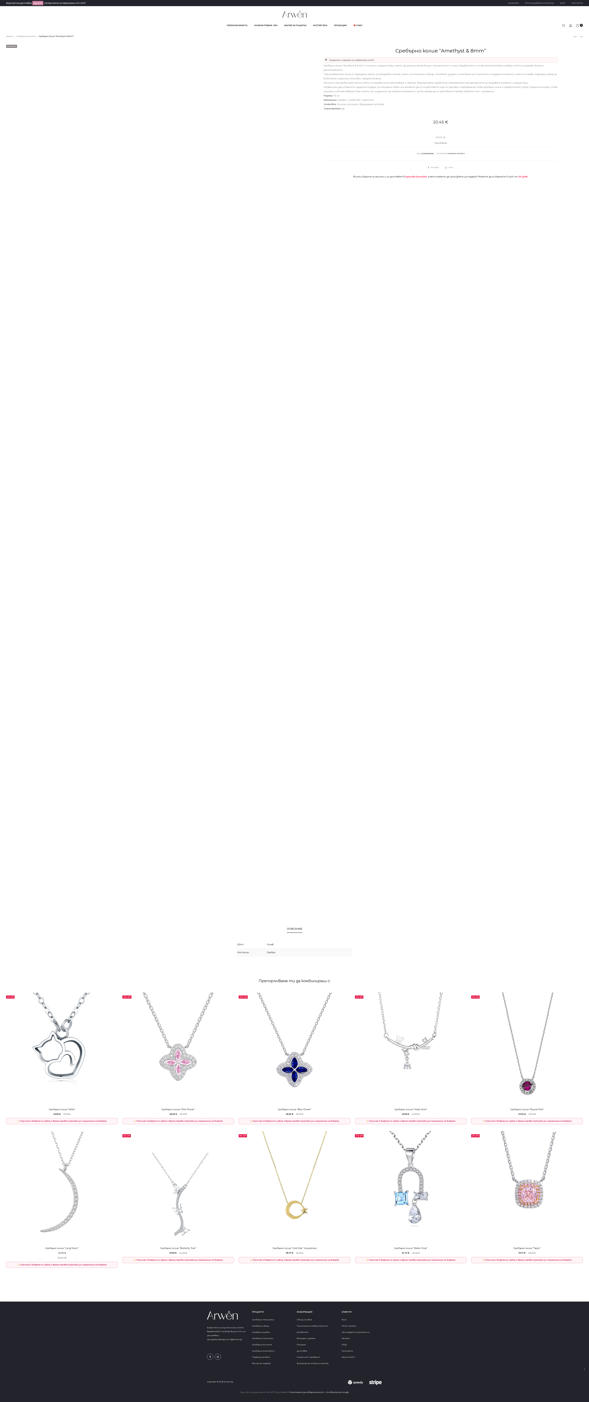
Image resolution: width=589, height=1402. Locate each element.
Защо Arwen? (348, 1357)
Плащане (301, 1344)
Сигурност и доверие (308, 1357)
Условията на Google (337, 1392)
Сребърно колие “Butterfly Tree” (178, 1248)
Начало (9, 36)
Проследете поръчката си (356, 1332)
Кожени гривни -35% (266, 25)
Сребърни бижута (237, 25)
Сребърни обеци (260, 1326)
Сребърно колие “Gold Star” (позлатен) (295, 1248)
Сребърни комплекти (263, 1351)
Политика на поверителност (312, 1326)
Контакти (577, 3)
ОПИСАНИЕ (294, 928)
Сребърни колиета (26, 36)
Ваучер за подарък (295, 25)
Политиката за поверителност (306, 1392)
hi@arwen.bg (235, 1339)
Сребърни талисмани (263, 1319)
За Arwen (513, 3)
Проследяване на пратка (539, 3)
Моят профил (349, 1326)
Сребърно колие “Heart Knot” (410, 1109)
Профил (346, 1338)
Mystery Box (320, 25)
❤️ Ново (357, 25)
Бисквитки (302, 1332)
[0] (577, 25)
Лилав (270, 944)
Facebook (435, 168)
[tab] (294, 929)
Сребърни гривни (261, 1332)
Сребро (271, 952)
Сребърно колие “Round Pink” (527, 1109)
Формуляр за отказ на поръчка (312, 1363)
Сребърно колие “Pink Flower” (178, 1109)
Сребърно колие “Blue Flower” (294, 1109)
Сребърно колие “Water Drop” (410, 1248)
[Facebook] (210, 1357)
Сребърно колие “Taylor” (527, 1248)
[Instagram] (218, 1357)
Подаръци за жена (261, 1357)
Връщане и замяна (306, 1338)
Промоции (340, 25)
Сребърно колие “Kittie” (62, 1109)
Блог (563, 3)
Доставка (302, 1351)
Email (450, 168)
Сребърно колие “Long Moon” (62, 1248)
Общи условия (304, 1319)
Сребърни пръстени (262, 1338)
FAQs (344, 1344)
